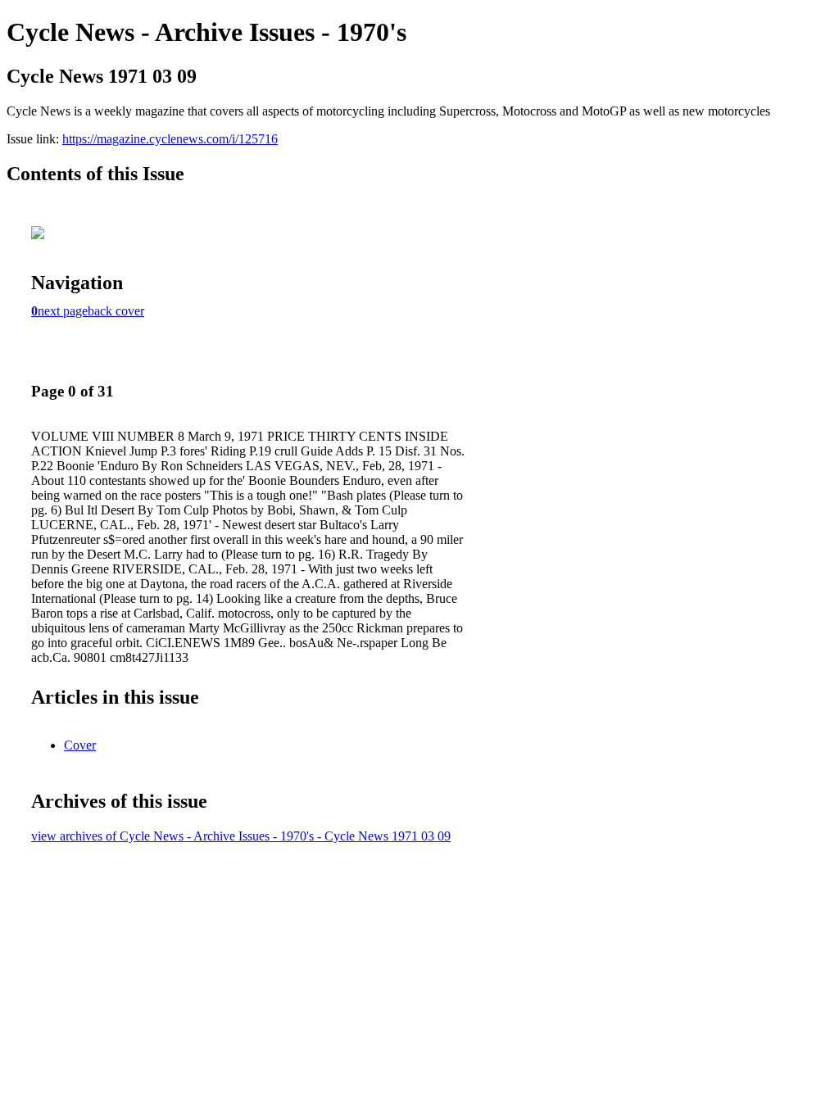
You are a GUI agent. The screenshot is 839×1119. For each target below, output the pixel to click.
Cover (80, 745)
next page (63, 311)
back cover (116, 311)
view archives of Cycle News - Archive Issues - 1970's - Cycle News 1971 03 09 (241, 836)
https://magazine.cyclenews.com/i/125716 (170, 139)
